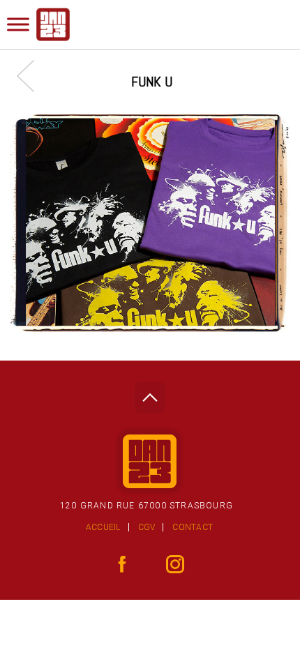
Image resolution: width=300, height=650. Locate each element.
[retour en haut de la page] (149, 394)
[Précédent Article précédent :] (32, 76)
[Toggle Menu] (18, 24)
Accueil (103, 527)
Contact (192, 527)
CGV (147, 527)
